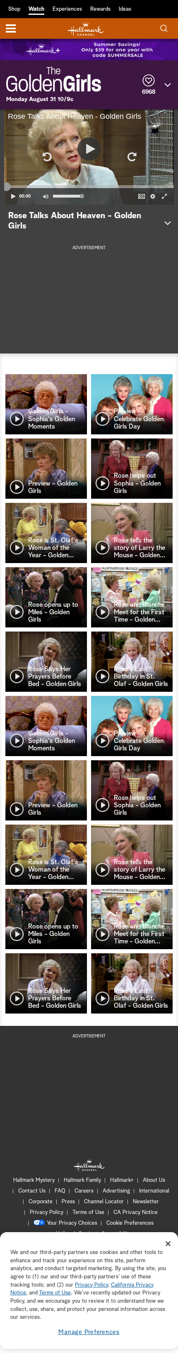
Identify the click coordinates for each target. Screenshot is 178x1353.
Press (68, 1201)
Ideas (125, 9)
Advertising (116, 1191)
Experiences (67, 9)
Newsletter (146, 1201)
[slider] (89, 186)
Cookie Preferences (130, 1223)
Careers (84, 1191)
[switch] (45, 196)
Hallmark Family (82, 1180)
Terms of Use (88, 1212)
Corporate (41, 1201)
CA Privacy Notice (135, 1212)
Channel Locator (104, 1201)
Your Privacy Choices (72, 1223)
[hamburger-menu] (11, 28)
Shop (14, 9)
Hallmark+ (122, 1180)
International (154, 1191)
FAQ (60, 1191)
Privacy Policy (46, 1212)
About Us (154, 1180)
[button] (46, 156)
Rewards (100, 9)
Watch (36, 9)
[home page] (85, 28)
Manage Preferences (89, 1332)
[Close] (168, 1243)
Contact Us (32, 1191)
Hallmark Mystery (34, 1180)
